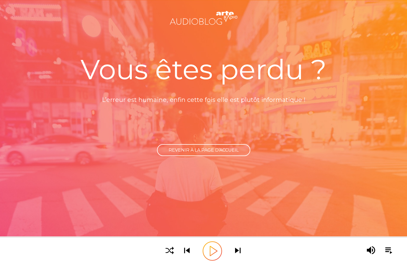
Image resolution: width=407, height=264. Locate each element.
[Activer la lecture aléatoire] (170, 251)
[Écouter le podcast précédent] (187, 251)
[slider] (203, 237)
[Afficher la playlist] (386, 251)
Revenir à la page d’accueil (204, 150)
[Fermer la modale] (202, 127)
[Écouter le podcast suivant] (238, 251)
